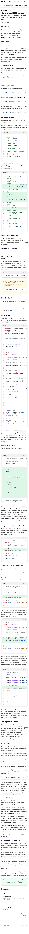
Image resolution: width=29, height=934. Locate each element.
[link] (14, 896)
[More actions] (11, 22)
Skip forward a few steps (8, 518)
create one (25, 251)
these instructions (22, 740)
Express (3, 50)
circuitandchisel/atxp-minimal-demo (11, 37)
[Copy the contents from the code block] (23, 76)
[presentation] (14, 92)
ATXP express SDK (20, 97)
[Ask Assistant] (26, 76)
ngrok (14, 52)
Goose (12, 54)
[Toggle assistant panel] (27, 1)
